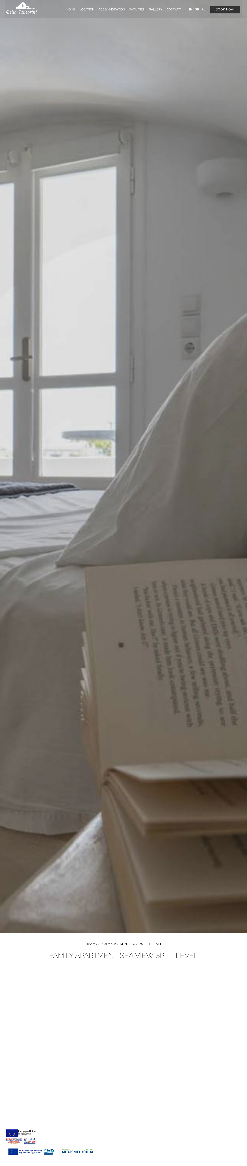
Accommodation (112, 9)
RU (204, 9)
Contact (174, 9)
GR (197, 9)
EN (190, 9)
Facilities (136, 9)
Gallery (155, 9)
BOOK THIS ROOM (225, 971)
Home (70, 9)
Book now (225, 9)
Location (86, 9)
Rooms (92, 944)
